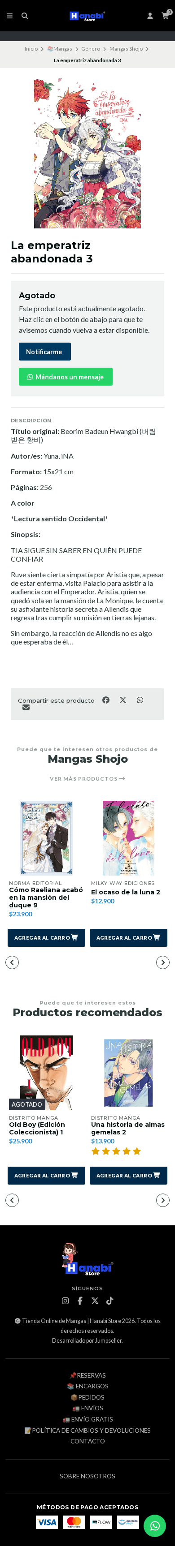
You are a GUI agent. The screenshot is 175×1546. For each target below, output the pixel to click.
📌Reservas (87, 1376)
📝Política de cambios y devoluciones (87, 1431)
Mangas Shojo (126, 49)
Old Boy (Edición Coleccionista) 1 (37, 1128)
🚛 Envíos (87, 1408)
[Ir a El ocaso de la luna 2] (128, 838)
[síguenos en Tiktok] (110, 1301)
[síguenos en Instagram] (65, 1301)
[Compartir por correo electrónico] (26, 707)
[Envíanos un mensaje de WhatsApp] (155, 1526)
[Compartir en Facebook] (106, 699)
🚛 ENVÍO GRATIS (87, 1420)
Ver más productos (84, 779)
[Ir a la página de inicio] (88, 15)
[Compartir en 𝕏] (123, 699)
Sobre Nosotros (87, 1476)
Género (90, 49)
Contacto (87, 1442)
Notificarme (44, 352)
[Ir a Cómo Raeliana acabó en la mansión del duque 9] (46, 838)
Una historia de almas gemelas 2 (128, 1128)
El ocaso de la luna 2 (125, 892)
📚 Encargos (88, 1386)
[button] (46, 938)
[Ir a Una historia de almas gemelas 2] (128, 1072)
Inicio (31, 49)
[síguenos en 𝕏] (95, 1301)
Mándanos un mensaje (69, 377)
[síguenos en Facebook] (80, 1301)
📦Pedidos (87, 1398)
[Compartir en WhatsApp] (140, 699)
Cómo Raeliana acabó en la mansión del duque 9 (46, 897)
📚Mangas (59, 49)
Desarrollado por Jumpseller (87, 1340)
